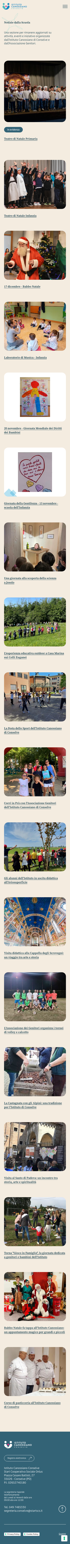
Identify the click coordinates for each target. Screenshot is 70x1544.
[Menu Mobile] (65, 6)
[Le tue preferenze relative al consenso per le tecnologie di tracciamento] (64, 1538)
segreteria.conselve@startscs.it (23, 1510)
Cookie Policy (32, 1534)
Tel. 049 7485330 (15, 1507)
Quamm (62, 1534)
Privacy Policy (13, 1534)
